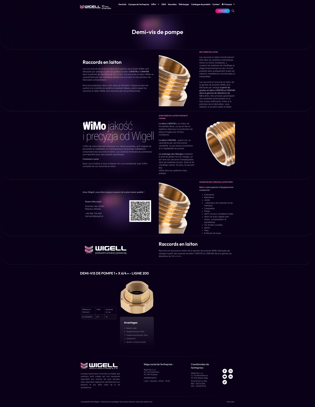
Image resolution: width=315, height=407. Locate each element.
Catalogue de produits (200, 4)
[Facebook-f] (224, 371)
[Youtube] (224, 376)
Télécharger (184, 4)
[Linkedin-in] (230, 376)
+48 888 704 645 (93, 213)
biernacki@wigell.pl (94, 216)
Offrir (153, 4)
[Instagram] (230, 371)
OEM (163, 4)
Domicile (122, 4)
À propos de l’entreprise (138, 4)
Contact (216, 4)
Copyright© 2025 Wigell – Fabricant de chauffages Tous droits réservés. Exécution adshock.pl (116, 402)
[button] (233, 11)
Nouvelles (172, 4)
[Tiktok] (224, 382)
